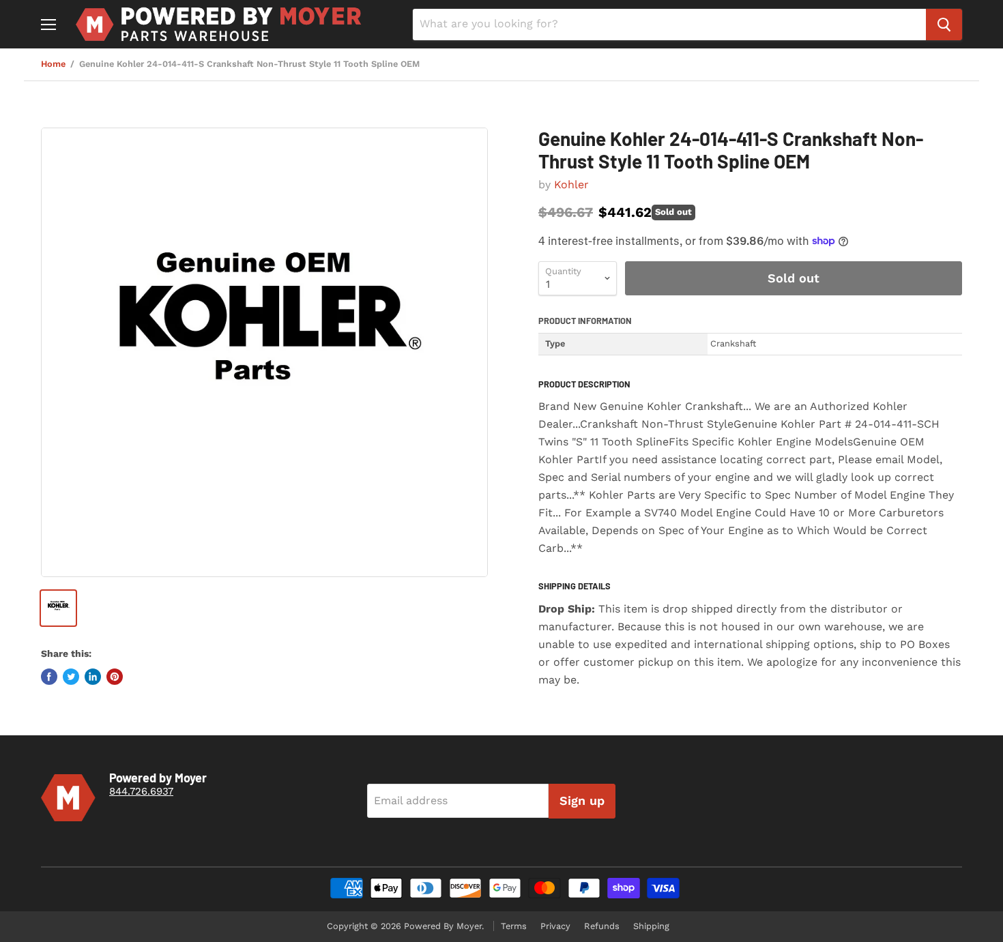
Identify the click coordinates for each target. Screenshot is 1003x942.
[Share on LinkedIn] (93, 676)
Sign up (582, 800)
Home (53, 64)
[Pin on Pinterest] (114, 676)
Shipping (651, 926)
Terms (514, 926)
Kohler (571, 184)
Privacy (555, 926)
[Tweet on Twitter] (71, 676)
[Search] (944, 24)
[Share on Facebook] (49, 676)
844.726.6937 (141, 791)
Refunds (602, 926)
